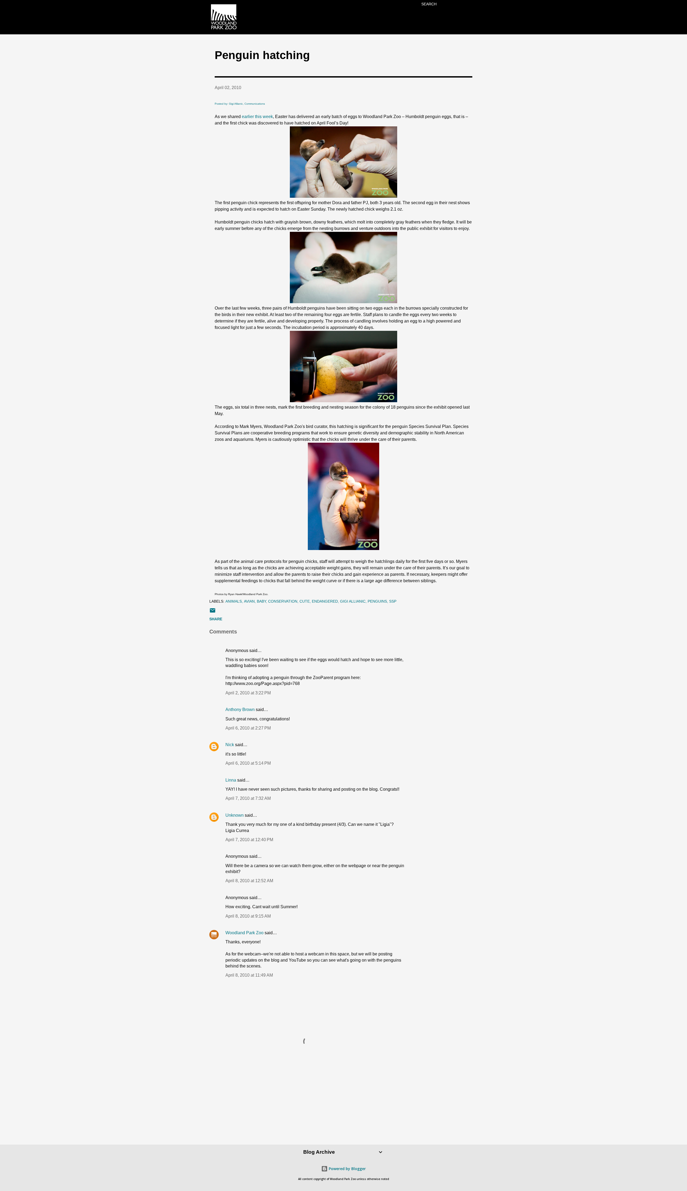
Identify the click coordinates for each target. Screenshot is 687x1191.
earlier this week (257, 116)
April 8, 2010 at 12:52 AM (249, 880)
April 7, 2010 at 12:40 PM (249, 839)
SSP (392, 601)
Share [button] (215, 619)
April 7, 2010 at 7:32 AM (248, 798)
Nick (229, 744)
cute (304, 601)
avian (249, 601)
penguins (377, 601)
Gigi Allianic (353, 601)
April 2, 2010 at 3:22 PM (248, 693)
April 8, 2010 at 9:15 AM (248, 916)
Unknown (234, 815)
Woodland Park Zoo (244, 932)
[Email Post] (212, 612)
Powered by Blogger (347, 1168)
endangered (325, 601)
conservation (282, 601)
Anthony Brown (240, 709)
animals (233, 601)
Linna (230, 780)
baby (261, 601)
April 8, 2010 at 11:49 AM (249, 975)
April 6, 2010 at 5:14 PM (248, 763)
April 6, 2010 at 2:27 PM (248, 728)
